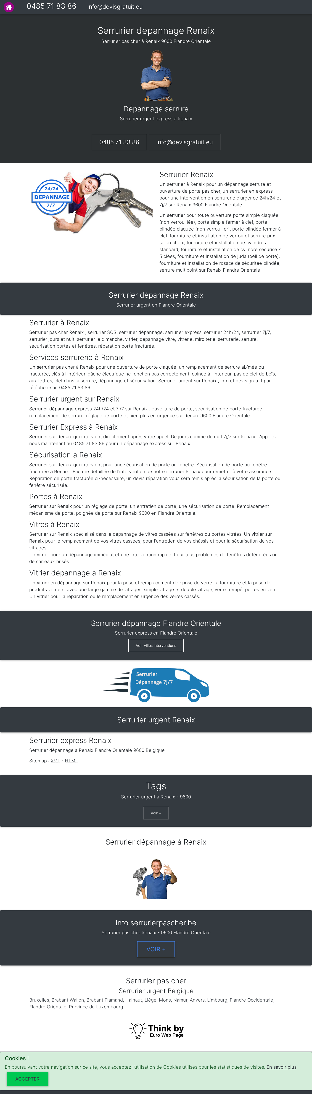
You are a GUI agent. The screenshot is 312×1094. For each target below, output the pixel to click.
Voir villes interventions (156, 645)
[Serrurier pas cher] (9, 7)
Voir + (156, 813)
